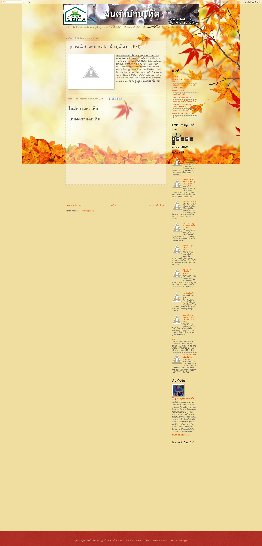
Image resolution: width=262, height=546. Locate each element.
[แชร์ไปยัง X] (115, 99)
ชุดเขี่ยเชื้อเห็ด (188, 293)
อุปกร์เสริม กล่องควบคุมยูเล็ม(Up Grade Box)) (181, 106)
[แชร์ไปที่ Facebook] (118, 99)
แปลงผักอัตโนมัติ (178, 94)
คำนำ (174, 339)
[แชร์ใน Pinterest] (120, 99)
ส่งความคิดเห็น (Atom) (85, 211)
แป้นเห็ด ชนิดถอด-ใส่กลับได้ (182, 98)
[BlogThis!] (113, 99)
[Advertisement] (116, 194)
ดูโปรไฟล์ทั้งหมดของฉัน (181, 435)
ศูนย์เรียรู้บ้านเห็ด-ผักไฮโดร (185, 398)
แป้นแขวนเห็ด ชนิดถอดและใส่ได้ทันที (189, 225)
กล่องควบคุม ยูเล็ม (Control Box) (188, 247)
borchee (166, 541)
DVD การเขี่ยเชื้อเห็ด (180, 110)
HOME (174, 117)
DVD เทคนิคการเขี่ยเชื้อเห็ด (189, 356)
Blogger (184, 541)
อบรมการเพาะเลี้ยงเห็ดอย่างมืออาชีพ (189, 271)
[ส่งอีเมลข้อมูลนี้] (110, 99)
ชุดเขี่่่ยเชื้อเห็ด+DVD (179, 114)
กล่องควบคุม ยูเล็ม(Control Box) (184, 101)
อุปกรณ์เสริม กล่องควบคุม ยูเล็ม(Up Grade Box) (188, 318)
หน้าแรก (115, 205)
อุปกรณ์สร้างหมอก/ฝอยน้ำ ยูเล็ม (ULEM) (189, 182)
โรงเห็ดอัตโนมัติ (178, 91)
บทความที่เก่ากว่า (157, 205)
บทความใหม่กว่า (74, 205)
